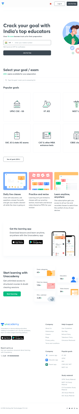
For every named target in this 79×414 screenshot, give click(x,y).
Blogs (47, 337)
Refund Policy (66, 334)
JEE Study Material (68, 393)
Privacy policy (49, 340)
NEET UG (65, 367)
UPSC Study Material (68, 379)
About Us (48, 328)
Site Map (64, 331)
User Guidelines (67, 328)
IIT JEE (64, 355)
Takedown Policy (67, 337)
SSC (63, 361)
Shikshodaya (49, 331)
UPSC (63, 358)
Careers (48, 334)
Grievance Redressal (68, 340)
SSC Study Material (68, 396)
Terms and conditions (52, 343)
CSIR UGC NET (67, 364)
